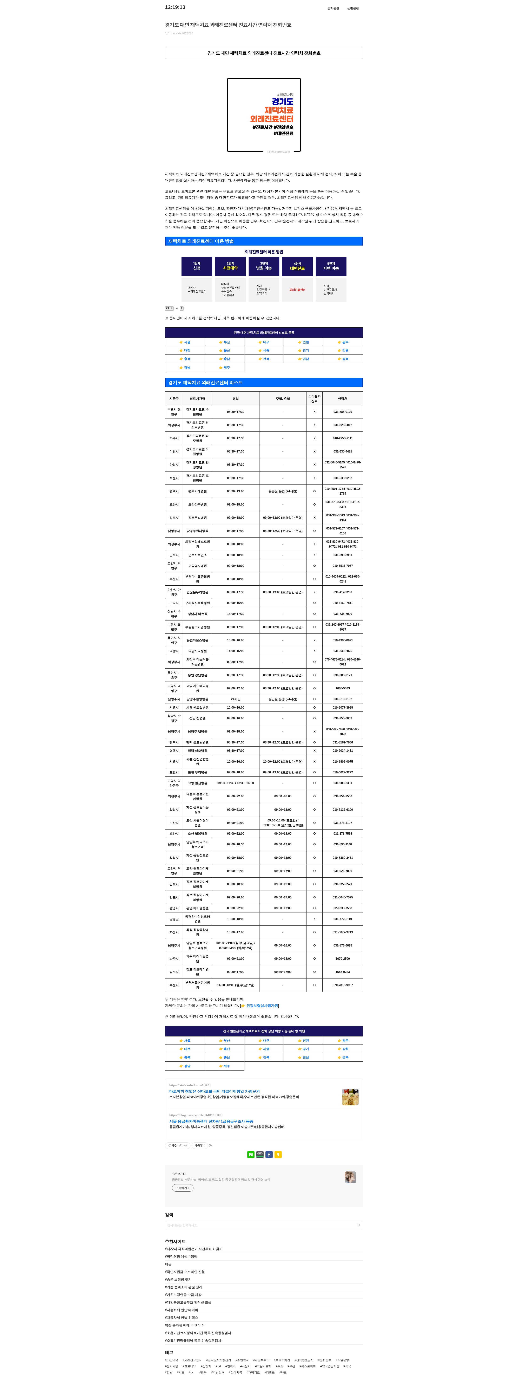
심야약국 (236, 1372)
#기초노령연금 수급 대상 (183, 1294)
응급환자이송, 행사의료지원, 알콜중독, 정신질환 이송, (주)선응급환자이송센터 (226, 1126)
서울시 (246, 1366)
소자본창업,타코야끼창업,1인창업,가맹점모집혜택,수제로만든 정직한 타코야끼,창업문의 (234, 1097)
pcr (193, 1372)
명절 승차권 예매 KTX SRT (185, 1325)
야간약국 (172, 1360)
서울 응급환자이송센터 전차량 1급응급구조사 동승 (211, 1121)
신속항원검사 (305, 1360)
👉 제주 (224, 367)
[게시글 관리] (185, 1146)
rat (219, 1366)
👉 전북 (263, 358)
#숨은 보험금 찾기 (178, 1279)
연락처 (231, 1366)
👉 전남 (303, 358)
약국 (348, 1366)
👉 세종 (263, 350)
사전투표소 (262, 1360)
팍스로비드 (308, 1366)
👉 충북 (184, 358)
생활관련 (353, 8)
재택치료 (254, 1372)
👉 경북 (343, 358)
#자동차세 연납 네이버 (181, 1310)
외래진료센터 (193, 1360)
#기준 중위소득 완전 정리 (183, 1287)
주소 (280, 1366)
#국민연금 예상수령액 (181, 1256)
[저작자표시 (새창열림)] (210, 1145)
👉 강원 (343, 350)
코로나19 (190, 1366)
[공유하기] (180, 1146)
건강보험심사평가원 (262, 1006)
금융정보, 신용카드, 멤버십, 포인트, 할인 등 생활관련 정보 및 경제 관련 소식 (221, 1179)
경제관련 (333, 8)
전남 (169, 1372)
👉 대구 (263, 342)
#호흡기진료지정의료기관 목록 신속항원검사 (198, 1333)
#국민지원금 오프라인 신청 (185, 1272)
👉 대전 (184, 350)
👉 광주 (343, 342)
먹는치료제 (264, 1366)
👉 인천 (303, 342)
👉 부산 (224, 342)
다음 (168, 1264)
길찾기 (207, 1366)
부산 (292, 1366)
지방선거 (218, 1372)
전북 (204, 1372)
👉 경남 (184, 367)
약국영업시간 (330, 1366)
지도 (181, 1372)
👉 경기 (303, 350)
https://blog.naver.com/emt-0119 (191, 1115)
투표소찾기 (283, 1360)
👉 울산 (224, 350)
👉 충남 (224, 358)
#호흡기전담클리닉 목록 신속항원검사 (193, 1340)
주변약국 (243, 1360)
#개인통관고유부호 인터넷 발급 (188, 1302)
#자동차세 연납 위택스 (181, 1317)
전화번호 (325, 1360)
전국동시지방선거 (219, 1360)
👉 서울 (184, 342)
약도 (284, 1372)
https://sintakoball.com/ (186, 1085)
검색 (359, 1225)
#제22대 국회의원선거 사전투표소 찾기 (194, 1249)
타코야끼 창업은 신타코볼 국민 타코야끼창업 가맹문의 (214, 1091)
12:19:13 (175, 7)
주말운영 (343, 1360)
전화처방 (172, 1366)
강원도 (270, 1372)
